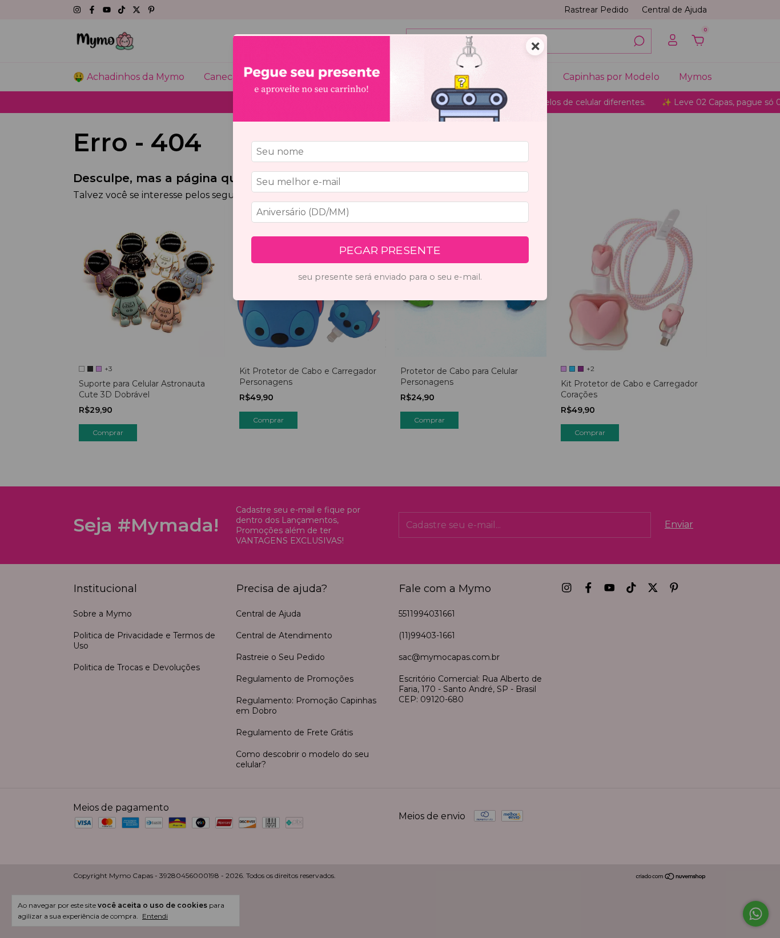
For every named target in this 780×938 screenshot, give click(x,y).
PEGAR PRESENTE (390, 250)
